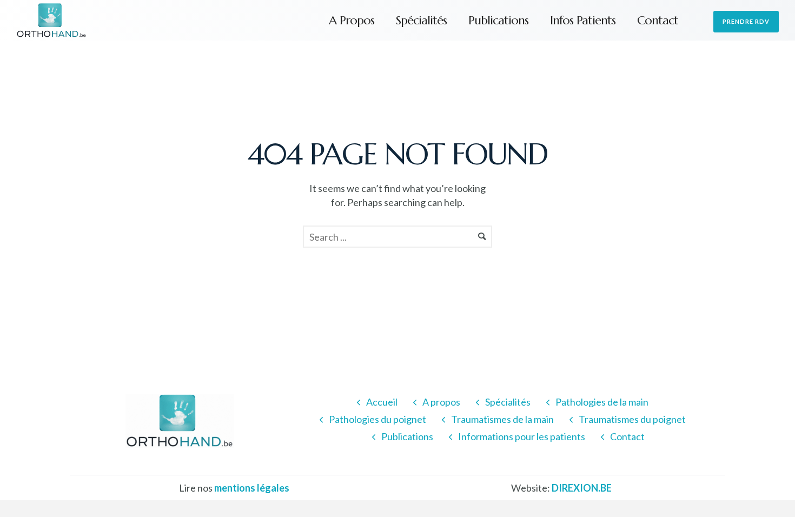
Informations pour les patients (521, 436)
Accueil (382, 402)
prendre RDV (746, 21)
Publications (498, 20)
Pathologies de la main (601, 402)
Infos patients (582, 20)
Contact (657, 20)
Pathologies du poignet (377, 419)
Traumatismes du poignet (632, 419)
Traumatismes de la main (502, 419)
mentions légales (251, 488)
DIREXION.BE (582, 488)
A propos (351, 20)
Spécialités (421, 20)
